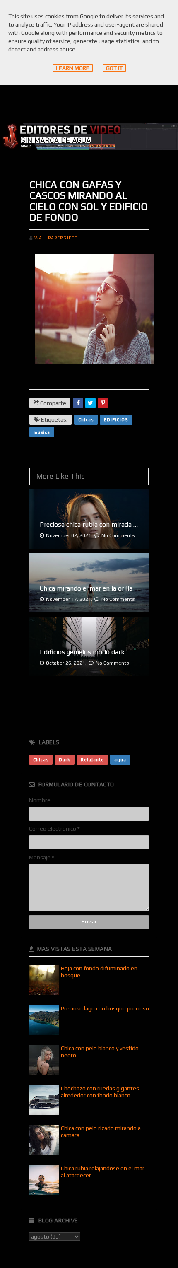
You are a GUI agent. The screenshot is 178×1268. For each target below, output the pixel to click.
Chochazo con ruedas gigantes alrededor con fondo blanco (100, 1092)
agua (120, 759)
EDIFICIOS (116, 419)
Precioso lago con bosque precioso (105, 1008)
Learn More (72, 68)
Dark (64, 759)
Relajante (92, 759)
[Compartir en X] (90, 403)
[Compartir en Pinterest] (103, 403)
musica (42, 431)
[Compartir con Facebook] (78, 403)
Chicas (86, 419)
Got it (114, 68)
